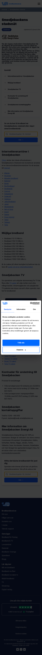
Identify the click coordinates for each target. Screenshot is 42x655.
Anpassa (19, 350)
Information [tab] (21, 309)
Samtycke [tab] (7, 309)
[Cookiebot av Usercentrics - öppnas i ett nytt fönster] (30, 303)
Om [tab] (34, 309)
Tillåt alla (21, 343)
